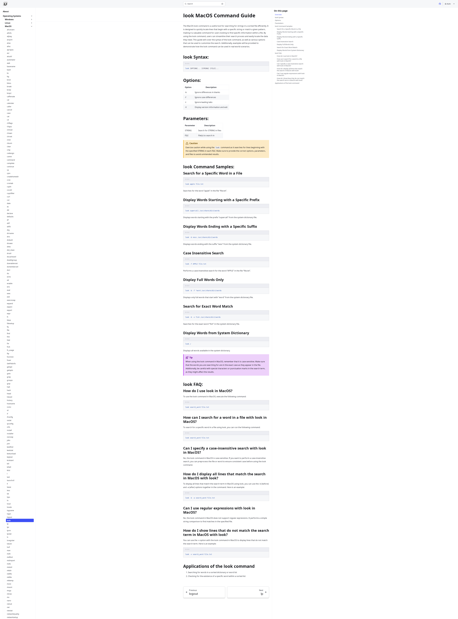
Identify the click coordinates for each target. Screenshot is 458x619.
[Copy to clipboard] (266, 68)
